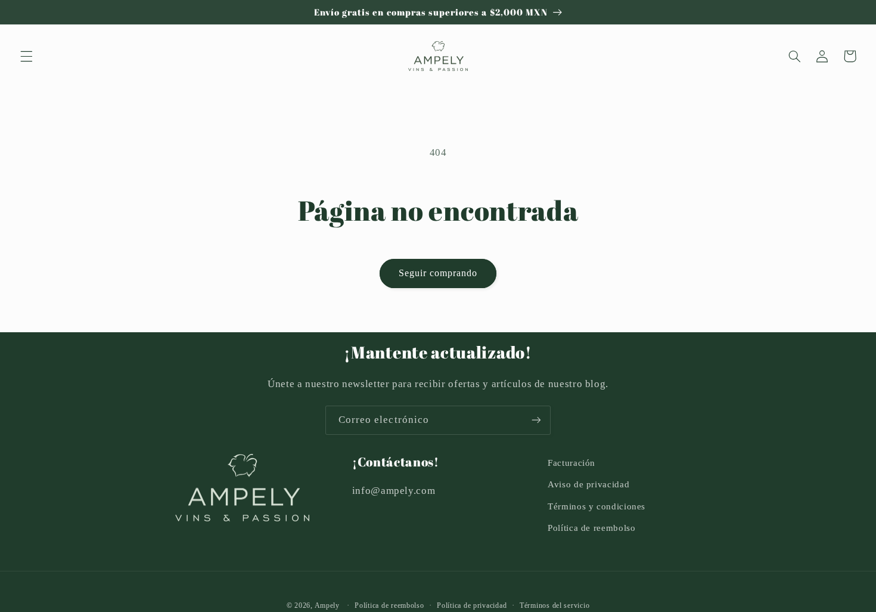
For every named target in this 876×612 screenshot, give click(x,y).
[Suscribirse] (536, 420)
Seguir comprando (438, 273)
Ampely (327, 605)
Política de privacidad (472, 605)
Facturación (571, 463)
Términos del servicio (554, 605)
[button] (26, 56)
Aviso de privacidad (588, 484)
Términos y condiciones (596, 506)
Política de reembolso (591, 528)
